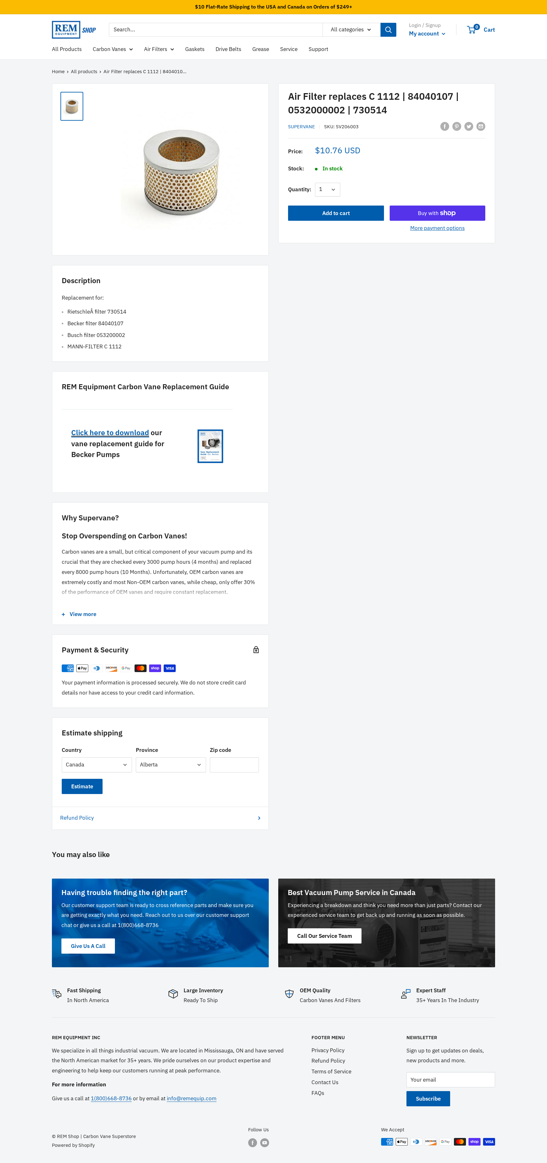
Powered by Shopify (73, 1145)
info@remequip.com (192, 1098)
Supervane (301, 127)
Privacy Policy (327, 1050)
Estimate (82, 786)
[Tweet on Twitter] (468, 126)
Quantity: (299, 189)
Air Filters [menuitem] (155, 48)
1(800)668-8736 (111, 1098)
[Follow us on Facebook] (252, 1142)
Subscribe (428, 1098)
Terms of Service (331, 1071)
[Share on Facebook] (444, 126)
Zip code (220, 750)
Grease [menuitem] (260, 48)
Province (147, 750)
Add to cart (336, 213)
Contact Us (324, 1082)
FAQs (317, 1093)
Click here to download (110, 432)
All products (84, 71)
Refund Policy (77, 817)
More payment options (437, 228)
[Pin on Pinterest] (456, 126)
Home (58, 71)
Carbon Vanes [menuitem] (109, 48)
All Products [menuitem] (67, 48)
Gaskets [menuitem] (194, 48)
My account (424, 33)
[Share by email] (480, 126)
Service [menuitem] (289, 48)
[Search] (388, 30)
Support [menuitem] (318, 48)
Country (72, 750)
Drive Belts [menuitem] (228, 48)
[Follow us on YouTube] (264, 1142)
